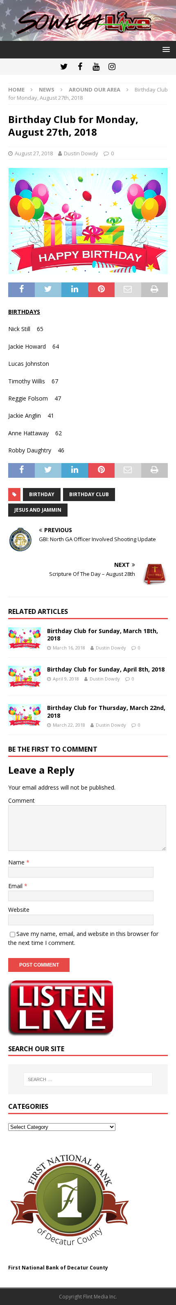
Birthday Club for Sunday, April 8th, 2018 (106, 669)
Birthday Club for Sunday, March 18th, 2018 (102, 634)
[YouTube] (96, 66)
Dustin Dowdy (81, 153)
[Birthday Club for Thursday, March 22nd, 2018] (24, 715)
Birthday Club (89, 494)
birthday (41, 494)
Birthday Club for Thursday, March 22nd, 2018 (106, 711)
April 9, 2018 (66, 679)
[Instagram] (112, 66)
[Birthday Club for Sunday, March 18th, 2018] (24, 638)
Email (16, 886)
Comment (21, 800)
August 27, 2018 (34, 153)
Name (17, 862)
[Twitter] (64, 66)
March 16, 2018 (69, 648)
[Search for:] (88, 1079)
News (46, 89)
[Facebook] (80, 66)
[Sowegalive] (88, 36)
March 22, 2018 (69, 725)
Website (18, 909)
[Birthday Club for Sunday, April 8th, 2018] (24, 676)
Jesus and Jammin (37, 509)
